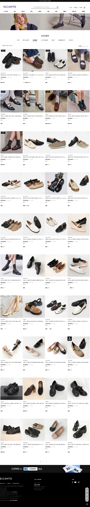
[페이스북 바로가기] (72, 482)
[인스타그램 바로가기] (78, 482)
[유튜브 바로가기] (75, 482)
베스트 (23, 11)
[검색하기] (57, 7)
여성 (48, 11)
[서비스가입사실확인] (13, 500)
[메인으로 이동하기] (10, 6)
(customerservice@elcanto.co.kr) (15, 496)
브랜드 (39, 11)
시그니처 (6, 11)
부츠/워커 (71, 40)
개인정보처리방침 (16, 483)
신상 (15, 11)
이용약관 (8, 483)
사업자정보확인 (14, 492)
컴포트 (53, 40)
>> (49, 461)
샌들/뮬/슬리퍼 (61, 40)
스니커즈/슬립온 (44, 40)
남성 (56, 11)
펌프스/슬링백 (26, 40)
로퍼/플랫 (35, 40)
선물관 (83, 11)
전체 (18, 40)
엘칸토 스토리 (2, 483)
